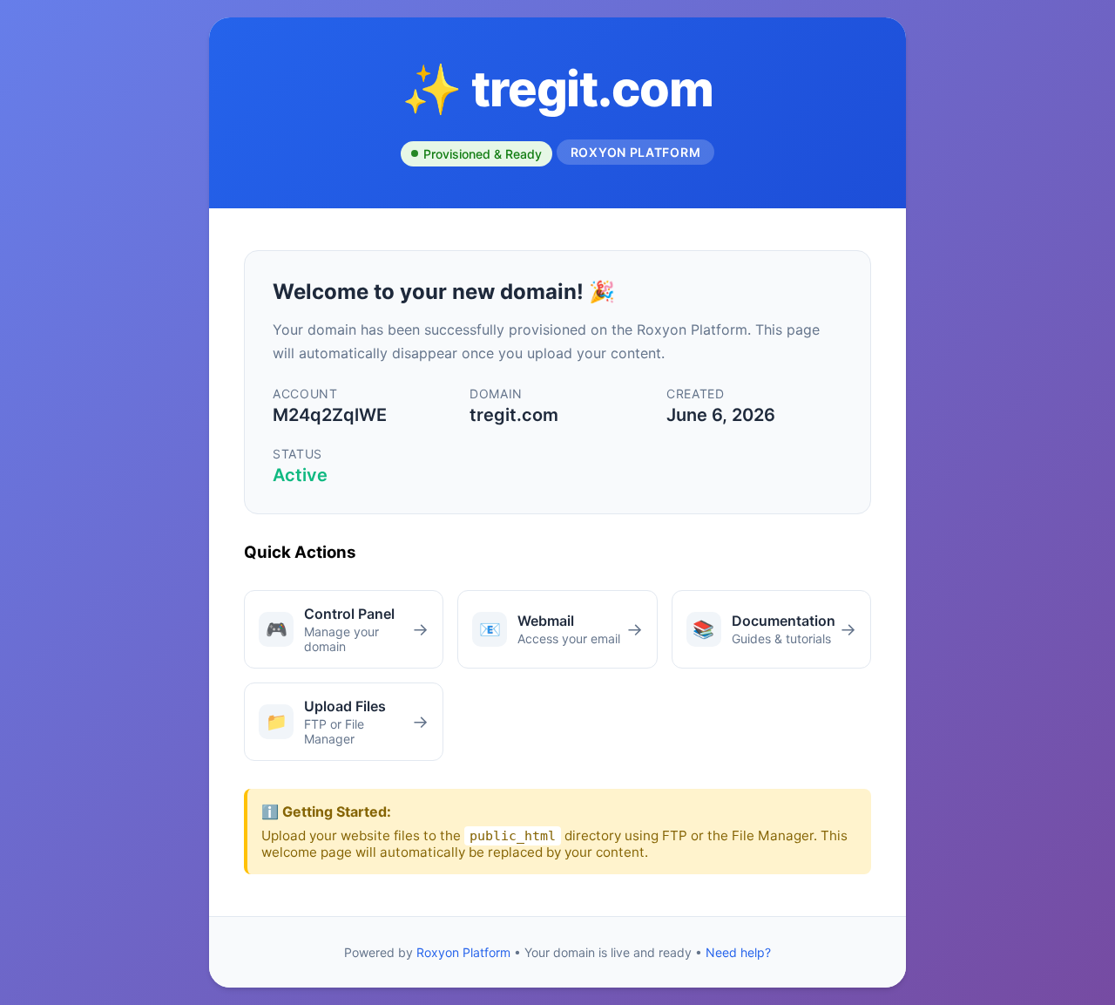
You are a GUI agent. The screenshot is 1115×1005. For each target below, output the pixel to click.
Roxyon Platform (463, 952)
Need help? (738, 952)
